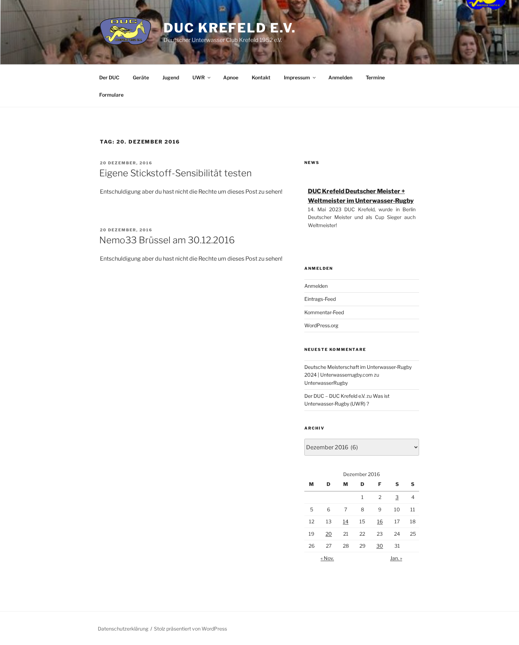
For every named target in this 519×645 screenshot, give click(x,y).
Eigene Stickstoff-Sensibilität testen (175, 173)
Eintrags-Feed (320, 299)
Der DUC (109, 77)
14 (345, 521)
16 (380, 521)
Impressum (297, 77)
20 (329, 534)
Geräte (141, 77)
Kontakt (261, 77)
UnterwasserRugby (326, 383)
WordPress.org (321, 325)
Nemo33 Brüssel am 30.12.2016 (167, 240)
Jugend (170, 77)
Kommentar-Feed (324, 312)
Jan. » (396, 558)
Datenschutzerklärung (123, 629)
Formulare (111, 95)
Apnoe (230, 77)
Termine (375, 77)
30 (379, 546)
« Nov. (327, 558)
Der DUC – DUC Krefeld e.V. (334, 396)
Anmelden (340, 77)
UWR (198, 77)
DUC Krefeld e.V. (229, 28)
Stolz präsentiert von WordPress (190, 629)
